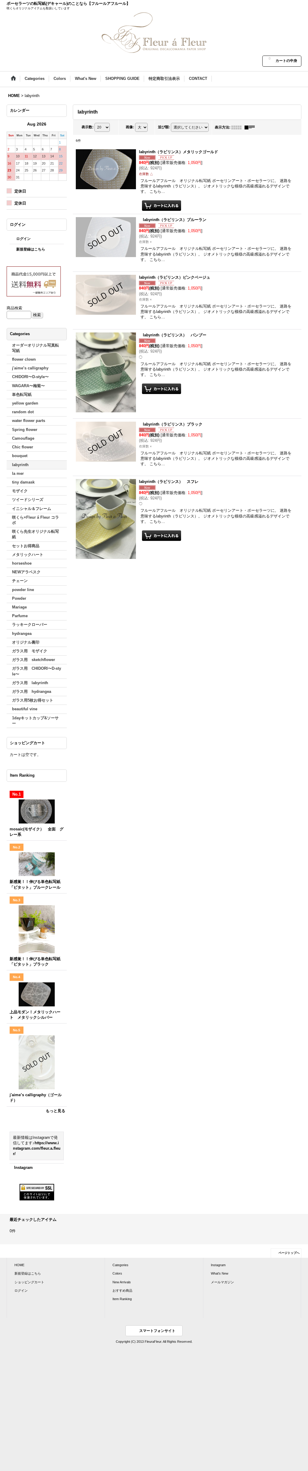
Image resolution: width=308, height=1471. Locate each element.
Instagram (23, 1167)
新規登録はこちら (30, 249)
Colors (117, 1273)
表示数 (88, 127)
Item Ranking (122, 1299)
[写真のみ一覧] (238, 127)
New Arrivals (121, 1282)
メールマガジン (222, 1282)
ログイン (23, 239)
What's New (219, 1273)
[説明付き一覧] (251, 127)
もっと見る (55, 1111)
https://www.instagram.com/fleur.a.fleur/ (36, 1148)
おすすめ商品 (122, 1290)
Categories (120, 1265)
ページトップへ (289, 1252)
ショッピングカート (29, 1282)
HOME (19, 1265)
